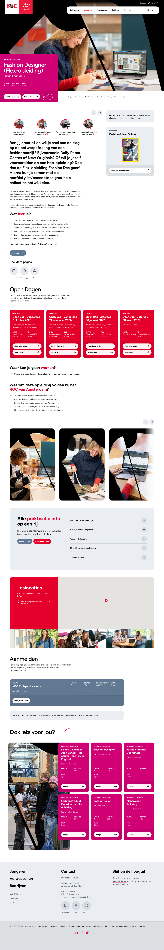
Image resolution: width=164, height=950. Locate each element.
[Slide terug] (93, 112)
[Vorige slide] (145, 422)
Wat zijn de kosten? (78, 539)
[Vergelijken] (43, 96)
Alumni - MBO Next (94, 926)
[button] (106, 601)
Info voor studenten (75, 926)
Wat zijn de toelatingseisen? (82, 529)
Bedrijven (18, 886)
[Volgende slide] (151, 422)
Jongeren (18, 871)
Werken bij (152, 3)
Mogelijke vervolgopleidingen (83, 548)
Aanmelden (39, 541)
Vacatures (14, 898)
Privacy (133, 926)
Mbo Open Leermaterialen (116, 926)
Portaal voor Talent (57, 926)
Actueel (13, 902)
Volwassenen (21, 879)
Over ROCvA (15, 894)
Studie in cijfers (77, 557)
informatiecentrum (18, 670)
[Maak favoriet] (50, 96)
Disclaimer (43, 926)
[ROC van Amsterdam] (19, 7)
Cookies (141, 926)
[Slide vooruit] (100, 112)
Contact (143, 3)
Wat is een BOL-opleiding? (81, 520)
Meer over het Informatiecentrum (77, 897)
